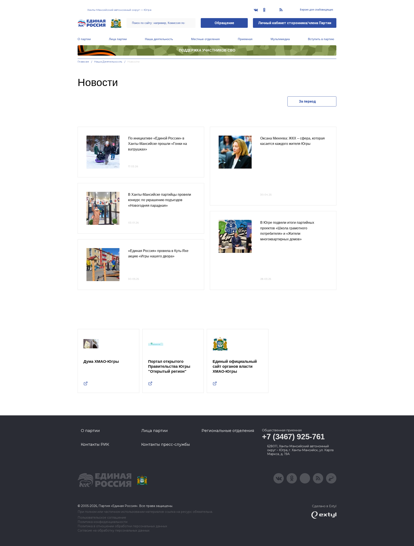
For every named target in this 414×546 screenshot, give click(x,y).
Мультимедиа (280, 39)
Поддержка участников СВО (207, 50)
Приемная (245, 39)
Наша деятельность (159, 39)
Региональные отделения (228, 430)
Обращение (224, 23)
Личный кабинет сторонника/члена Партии (294, 23)
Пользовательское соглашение (102, 517)
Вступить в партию (321, 39)
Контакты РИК (95, 444)
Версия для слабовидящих (316, 9)
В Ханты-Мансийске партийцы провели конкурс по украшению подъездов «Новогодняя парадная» (159, 200)
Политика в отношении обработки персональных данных (122, 526)
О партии (84, 39)
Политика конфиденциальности (102, 522)
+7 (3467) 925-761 (293, 436)
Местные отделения (205, 39)
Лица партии (118, 39)
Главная (83, 61)
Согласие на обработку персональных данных (113, 530)
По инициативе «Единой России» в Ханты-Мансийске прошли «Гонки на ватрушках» (157, 143)
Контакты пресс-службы (165, 444)
